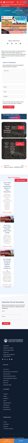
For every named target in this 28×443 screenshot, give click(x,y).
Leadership (6, 345)
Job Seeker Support (8, 428)
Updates (7, 4)
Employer (5, 426)
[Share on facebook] (7, 43)
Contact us (6, 352)
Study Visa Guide (7, 384)
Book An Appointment (8, 350)
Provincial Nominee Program (10, 378)
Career (5, 422)
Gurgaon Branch (7, 402)
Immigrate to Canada (8, 347)
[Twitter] (5, 359)
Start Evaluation (7, 440)
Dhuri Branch (6, 407)
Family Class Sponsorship (9, 376)
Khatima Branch (7, 409)
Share (21, 440)
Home (2, 4)
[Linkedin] (9, 359)
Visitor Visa (6, 380)
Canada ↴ (5, 394)
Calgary (5, 396)
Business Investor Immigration (10, 371)
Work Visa (5, 382)
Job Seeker (6, 424)
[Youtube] (12, 359)
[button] (2, 2)
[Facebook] (3, 359)
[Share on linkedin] (11, 43)
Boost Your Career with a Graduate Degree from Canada (7, 229)
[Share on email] (20, 43)
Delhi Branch (6, 405)
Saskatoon (5, 398)
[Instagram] (7, 359)
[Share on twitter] (16, 43)
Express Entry (6, 373)
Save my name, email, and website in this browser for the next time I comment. (13, 102)
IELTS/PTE (6, 369)
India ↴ (5, 400)
